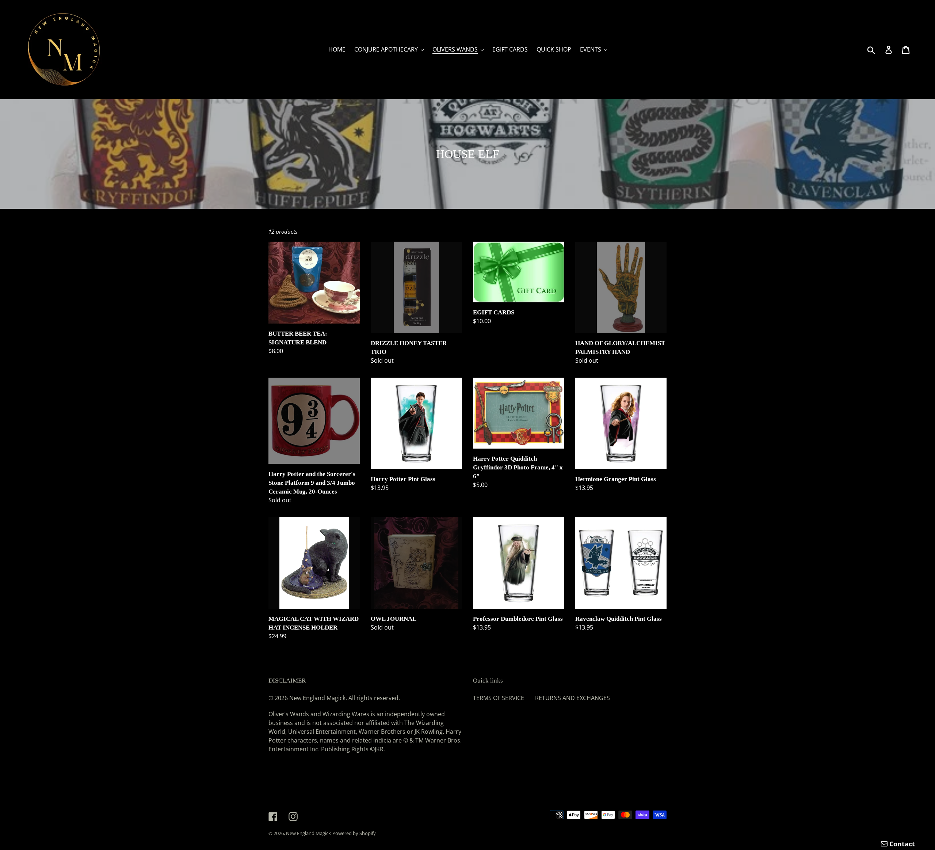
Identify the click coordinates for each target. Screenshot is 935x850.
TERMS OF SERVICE (498, 698)
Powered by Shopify (354, 833)
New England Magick (308, 833)
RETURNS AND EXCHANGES (572, 698)
